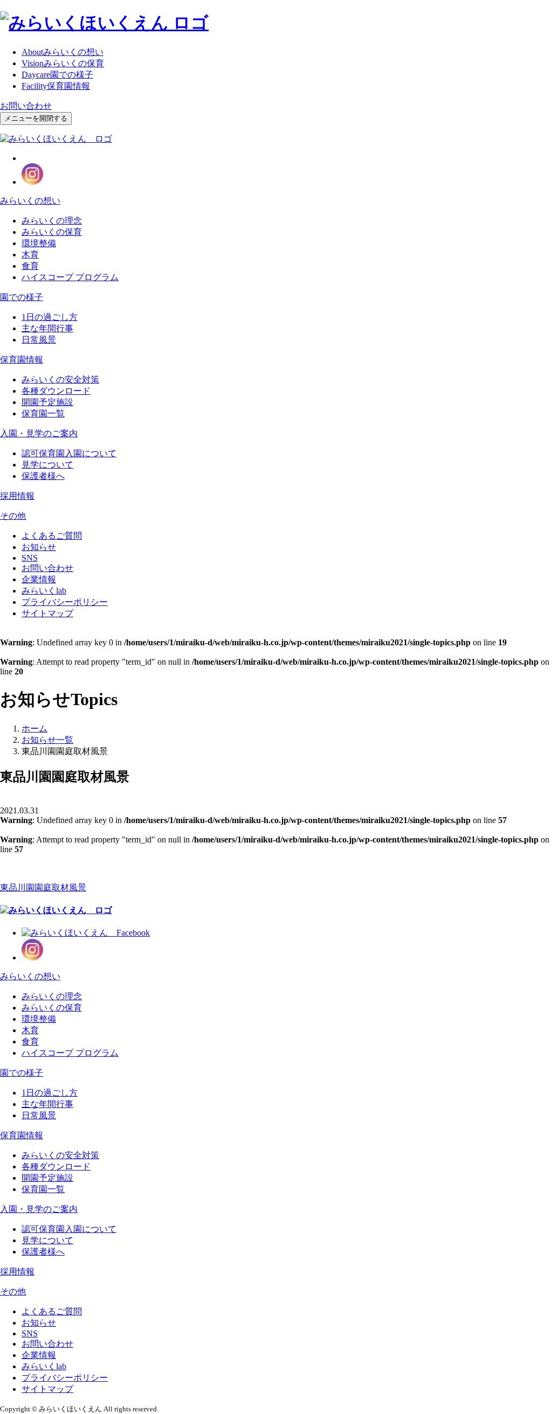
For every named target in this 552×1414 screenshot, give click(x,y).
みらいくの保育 (63, 63)
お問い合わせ (26, 105)
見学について (47, 464)
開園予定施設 (47, 402)
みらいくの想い (63, 52)
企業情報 (39, 579)
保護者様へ (43, 475)
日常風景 (39, 339)
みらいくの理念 (52, 220)
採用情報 (17, 495)
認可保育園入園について (69, 453)
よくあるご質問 (52, 535)
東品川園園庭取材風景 (43, 887)
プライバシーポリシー (65, 602)
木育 (30, 254)
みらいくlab (44, 590)
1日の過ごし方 (50, 317)
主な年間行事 (47, 328)
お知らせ (39, 547)
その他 (13, 515)
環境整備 (39, 243)
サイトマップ (47, 613)
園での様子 (57, 74)
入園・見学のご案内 (39, 433)
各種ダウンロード (56, 390)
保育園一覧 (43, 413)
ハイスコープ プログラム (70, 277)
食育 (30, 265)
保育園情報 (56, 85)
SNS (30, 557)
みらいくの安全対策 (60, 379)
